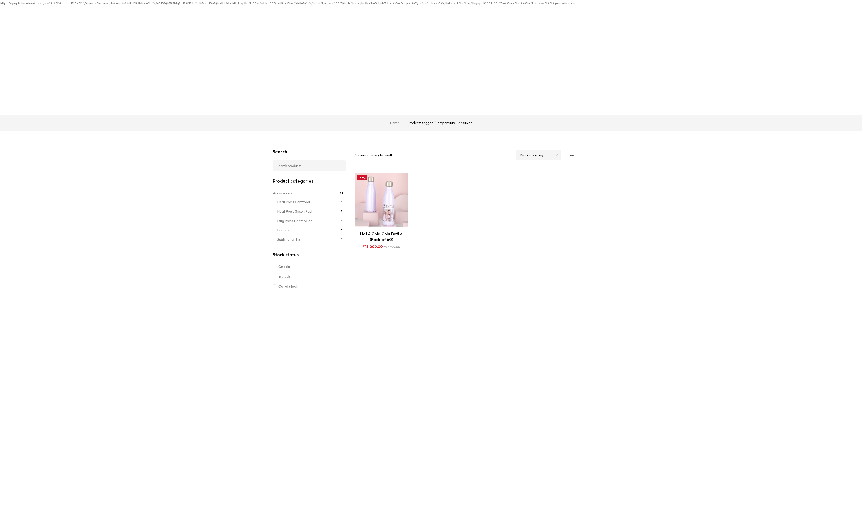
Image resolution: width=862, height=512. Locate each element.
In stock (284, 276)
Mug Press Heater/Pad (294, 221)
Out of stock (288, 286)
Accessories (282, 193)
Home (394, 122)
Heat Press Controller (293, 202)
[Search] (339, 165)
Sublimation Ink (288, 239)
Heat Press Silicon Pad (294, 211)
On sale (284, 266)
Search (280, 151)
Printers (283, 230)
